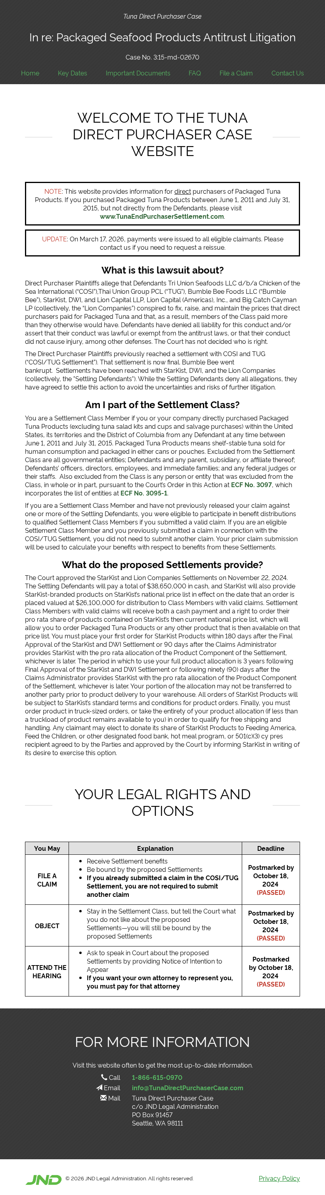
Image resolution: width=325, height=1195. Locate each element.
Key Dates (72, 73)
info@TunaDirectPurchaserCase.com (187, 1087)
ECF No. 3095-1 (143, 492)
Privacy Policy (279, 1178)
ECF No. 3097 (251, 484)
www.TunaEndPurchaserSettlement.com (162, 216)
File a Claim (236, 73)
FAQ (195, 73)
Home (30, 73)
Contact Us (287, 73)
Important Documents (138, 73)
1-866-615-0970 (157, 1077)
